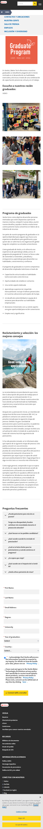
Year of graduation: (12, 637)
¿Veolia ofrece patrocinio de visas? (20, 572)
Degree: (7, 617)
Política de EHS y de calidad (11, 770)
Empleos (8, 27)
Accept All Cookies (21, 825)
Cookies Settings (21, 812)
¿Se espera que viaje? (16, 558)
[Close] (40, 797)
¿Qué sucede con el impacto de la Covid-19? (23, 565)
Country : (8, 647)
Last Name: (9, 598)
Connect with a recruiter (17, 693)
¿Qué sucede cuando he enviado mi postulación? (21, 540)
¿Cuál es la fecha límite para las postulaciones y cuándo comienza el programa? (21, 550)
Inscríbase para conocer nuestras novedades (16, 729)
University (8, 627)
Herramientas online (8, 744)
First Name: (9, 588)
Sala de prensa (11, 24)
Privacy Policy (32, 663)
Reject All (21, 818)
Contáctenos (6, 726)
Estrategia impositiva (9, 764)
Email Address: (10, 607)
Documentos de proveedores (11, 767)
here (24, 682)
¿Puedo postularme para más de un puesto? (21, 515)
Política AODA (6, 761)
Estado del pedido (8, 747)
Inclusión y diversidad (15, 31)
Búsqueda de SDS (8, 750)
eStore (4, 723)
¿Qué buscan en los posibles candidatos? (23, 533)
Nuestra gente (11, 20)
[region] (21, 811)
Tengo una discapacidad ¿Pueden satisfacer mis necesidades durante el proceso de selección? (22, 525)
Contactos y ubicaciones (16, 16)
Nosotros (5, 717)
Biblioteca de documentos (10, 741)
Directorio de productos (10, 720)
